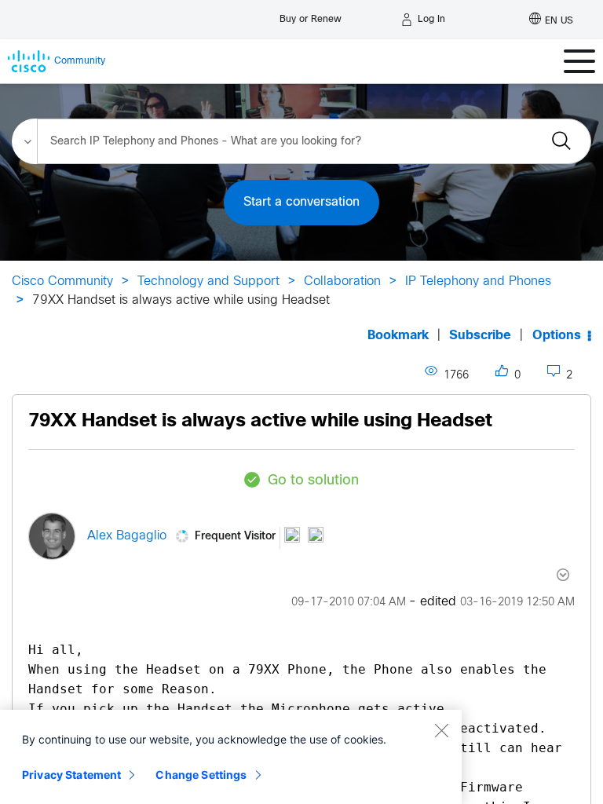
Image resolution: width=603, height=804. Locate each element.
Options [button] (556, 336)
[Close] (441, 730)
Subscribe (480, 336)
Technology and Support (208, 281)
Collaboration (342, 281)
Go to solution (313, 481)
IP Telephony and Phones (478, 281)
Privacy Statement (71, 774)
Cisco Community (62, 281)
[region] (231, 757)
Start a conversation (301, 202)
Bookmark (398, 336)
